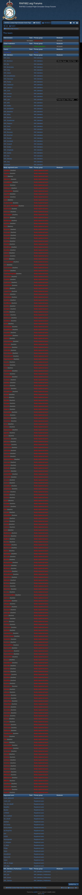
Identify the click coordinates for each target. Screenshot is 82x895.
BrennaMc (7, 238)
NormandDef (8, 601)
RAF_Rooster (8, 138)
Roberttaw (7, 668)
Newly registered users (11, 167)
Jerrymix (6, 480)
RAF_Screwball (8, 141)
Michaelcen (7, 568)
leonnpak (6, 518)
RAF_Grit (6, 874)
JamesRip (7, 456)
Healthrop (7, 415)
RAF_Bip (6, 64)
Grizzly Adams (8, 827)
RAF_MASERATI (8, 108)
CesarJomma (8, 267)
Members (47, 23)
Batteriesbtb (7, 208)
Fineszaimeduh (8, 356)
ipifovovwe (7, 441)
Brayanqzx (7, 232)
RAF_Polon (7, 126)
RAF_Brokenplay (9, 67)
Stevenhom (7, 713)
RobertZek (7, 671)
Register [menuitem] (77, 23)
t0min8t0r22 (7, 854)
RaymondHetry (8, 645)
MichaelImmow (8, 574)
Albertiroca (7, 179)
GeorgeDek (7, 388)
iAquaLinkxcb (8, 430)
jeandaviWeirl (8, 474)
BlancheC (7, 217)
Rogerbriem (7, 674)
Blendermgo (7, 220)
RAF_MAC (7, 103)
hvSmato (6, 427)
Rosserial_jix (8, 686)
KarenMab (7, 492)
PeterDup (7, 624)
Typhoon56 (7, 857)
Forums (37, 23)
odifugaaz (7, 604)
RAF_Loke (7, 99)
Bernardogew (8, 214)
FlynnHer (6, 362)
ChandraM (7, 270)
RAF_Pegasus (8, 123)
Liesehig (6, 524)
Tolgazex (6, 742)
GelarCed (7, 385)
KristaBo (6, 512)
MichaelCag (7, 565)
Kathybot (6, 494)
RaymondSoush (8, 654)
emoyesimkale (8, 341)
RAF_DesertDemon (9, 76)
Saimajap (6, 689)
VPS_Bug (6, 866)
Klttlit (5, 509)
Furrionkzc (7, 380)
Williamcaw (7, 774)
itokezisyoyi (7, 444)
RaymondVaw (8, 657)
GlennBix (6, 400)
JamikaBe (7, 468)
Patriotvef (7, 618)
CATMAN (6, 813)
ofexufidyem (7, 606)
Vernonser (7, 763)
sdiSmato (7, 692)
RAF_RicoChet (8, 135)
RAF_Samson (8, 880)
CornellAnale (8, 285)
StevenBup (7, 710)
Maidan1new (7, 533)
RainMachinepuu (9, 636)
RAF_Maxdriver (8, 111)
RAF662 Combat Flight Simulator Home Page (18, 23)
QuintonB (6, 630)
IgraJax (6, 436)
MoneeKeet (7, 589)
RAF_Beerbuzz (8, 61)
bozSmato (7, 223)
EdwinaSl (6, 338)
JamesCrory (7, 447)
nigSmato (7, 598)
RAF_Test (6, 156)
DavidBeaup (7, 303)
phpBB (35, 892)
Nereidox (6, 592)
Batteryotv (7, 211)
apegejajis (7, 197)
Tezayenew (7, 724)
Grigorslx (6, 409)
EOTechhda (7, 344)
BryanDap (7, 250)
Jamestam (7, 462)
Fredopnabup (8, 377)
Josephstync (8, 489)
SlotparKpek (7, 704)
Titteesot (6, 736)
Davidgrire (7, 309)
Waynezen (7, 769)
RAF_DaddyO (8, 40)
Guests (6, 49)
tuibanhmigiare (8, 748)
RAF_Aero (7, 58)
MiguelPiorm (7, 577)
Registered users (9, 795)
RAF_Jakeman (8, 87)
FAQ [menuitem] (71, 23)
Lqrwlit (6, 530)
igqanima (6, 433)
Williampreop (8, 777)
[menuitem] (71, 887)
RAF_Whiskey (8, 159)
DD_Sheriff (7, 819)
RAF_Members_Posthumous (12, 869)
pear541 (6, 621)
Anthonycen (7, 188)
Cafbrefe (6, 253)
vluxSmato (7, 766)
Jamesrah (7, 453)
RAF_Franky (7, 82)
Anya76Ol (7, 194)
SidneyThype (8, 701)
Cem (5, 265)
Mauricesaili (7, 548)
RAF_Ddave (7, 73)
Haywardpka (7, 412)
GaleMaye (7, 382)
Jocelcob (6, 483)
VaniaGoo (7, 757)
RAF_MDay (7, 114)
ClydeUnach (7, 282)
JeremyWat (7, 477)
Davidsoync (7, 318)
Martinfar (6, 542)
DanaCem (7, 294)
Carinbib (6, 259)
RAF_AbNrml (7, 871)
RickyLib (6, 660)
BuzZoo (6, 810)
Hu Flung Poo (8, 830)
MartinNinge (7, 545)
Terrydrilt (6, 721)
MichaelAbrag (8, 562)
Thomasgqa (7, 727)
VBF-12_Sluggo (8, 863)
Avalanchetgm (8, 203)
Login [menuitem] (74, 23)
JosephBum (7, 486)
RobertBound (8, 662)
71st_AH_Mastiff (8, 804)
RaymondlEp (8, 648)
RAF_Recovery (8, 132)
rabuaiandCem (8, 633)
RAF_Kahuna (8, 93)
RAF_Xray (7, 161)
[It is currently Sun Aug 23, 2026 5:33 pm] (77, 28)
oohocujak (7, 612)
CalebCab (7, 256)
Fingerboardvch (8, 359)
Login (6, 26)
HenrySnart (7, 421)
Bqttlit (5, 226)
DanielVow (7, 300)
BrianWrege (7, 247)
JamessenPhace (9, 459)
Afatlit (5, 176)
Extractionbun (8, 353)
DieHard (6, 822)
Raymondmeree (9, 651)
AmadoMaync (8, 182)
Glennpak (7, 403)
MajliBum (6, 539)
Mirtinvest (7, 586)
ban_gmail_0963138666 (11, 206)
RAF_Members (8, 55)
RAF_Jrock (7, 90)
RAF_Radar (7, 129)
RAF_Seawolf (8, 144)
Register (13, 26)
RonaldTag (7, 680)
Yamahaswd (7, 783)
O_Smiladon (7, 842)
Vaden (5, 860)
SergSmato (7, 695)
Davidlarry (7, 315)
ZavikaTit (6, 792)
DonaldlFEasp (8, 329)
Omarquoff (7, 609)
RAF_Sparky (7, 153)
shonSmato (7, 698)
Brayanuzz (7, 235)
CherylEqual (7, 276)
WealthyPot (7, 772)
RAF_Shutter (7, 147)
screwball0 (7, 164)
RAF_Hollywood (8, 84)
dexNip (6, 323)
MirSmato (7, 583)
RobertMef (7, 665)
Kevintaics (7, 506)
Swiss (5, 851)
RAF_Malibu (7, 105)
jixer (5, 833)
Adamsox (7, 173)
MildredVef (7, 580)
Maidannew (7, 536)
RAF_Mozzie (7, 117)
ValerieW (6, 754)
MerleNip (6, 559)
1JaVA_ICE (7, 801)
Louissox (6, 527)
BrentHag (7, 241)
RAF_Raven (7, 46)
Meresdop (7, 556)
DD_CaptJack (8, 816)
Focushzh (7, 365)
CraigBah (7, 288)
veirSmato (7, 760)
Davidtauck (7, 321)
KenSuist (6, 497)
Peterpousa (7, 627)
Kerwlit (6, 500)
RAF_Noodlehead (9, 120)
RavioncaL (7, 642)
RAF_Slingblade (8, 150)
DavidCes (7, 306)
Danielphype (7, 297)
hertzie (6, 424)
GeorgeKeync (8, 391)
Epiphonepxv (8, 347)
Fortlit (5, 368)
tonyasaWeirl (8, 745)
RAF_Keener (7, 96)
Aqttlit (5, 200)
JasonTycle (7, 471)
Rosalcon (7, 683)
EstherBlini (7, 350)
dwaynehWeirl (8, 335)
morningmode (8, 839)
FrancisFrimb (8, 371)
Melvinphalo (7, 553)
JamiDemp (7, 465)
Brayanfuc (7, 229)
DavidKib (6, 312)
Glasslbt (6, 397)
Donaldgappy (8, 326)
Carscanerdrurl (8, 262)
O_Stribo (6, 845)
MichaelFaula (8, 571)
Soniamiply (7, 707)
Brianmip (6, 244)
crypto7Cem (7, 291)
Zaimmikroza (8, 789)
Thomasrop (7, 730)
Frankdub (7, 374)
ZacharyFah (7, 786)
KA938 (6, 836)
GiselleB (6, 394)
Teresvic (6, 718)
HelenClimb (7, 418)
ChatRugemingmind (10, 273)
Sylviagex (7, 716)
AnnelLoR (7, 185)
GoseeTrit (7, 406)
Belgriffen (6, 807)
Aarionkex (7, 170)
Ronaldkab (7, 677)
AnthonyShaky (8, 191)
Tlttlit (5, 739)
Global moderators (9, 43)
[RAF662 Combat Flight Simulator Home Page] (10, 10)
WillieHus (6, 780)
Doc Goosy (7, 824)
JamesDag (7, 450)
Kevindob (7, 503)
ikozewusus (7, 438)
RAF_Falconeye (8, 79)
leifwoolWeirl (7, 515)
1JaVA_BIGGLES (9, 798)
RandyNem (7, 639)
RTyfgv (6, 848)
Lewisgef (6, 521)
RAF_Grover (7, 877)
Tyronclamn (7, 751)
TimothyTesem (8, 733)
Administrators (8, 38)
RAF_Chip (7, 70)
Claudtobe (7, 279)
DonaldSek (7, 332)
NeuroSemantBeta (9, 595)
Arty (43, 893)
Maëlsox (6, 550)
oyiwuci (6, 615)
